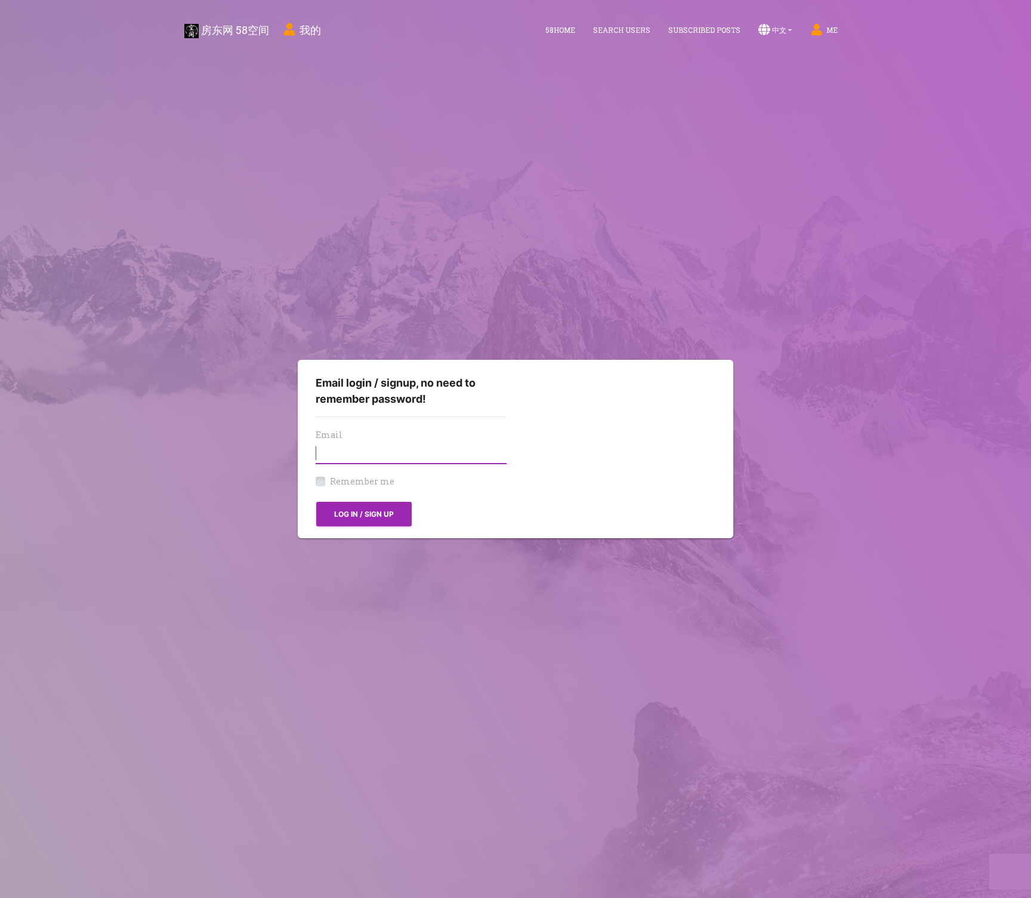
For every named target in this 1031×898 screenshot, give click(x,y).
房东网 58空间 (234, 30)
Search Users (621, 30)
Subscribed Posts (704, 30)
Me (832, 30)
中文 (779, 30)
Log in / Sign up (364, 514)
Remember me (362, 481)
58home (560, 30)
